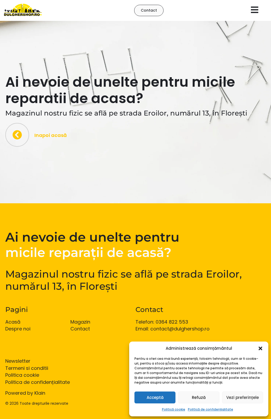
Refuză (199, 397)
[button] (260, 348)
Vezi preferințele (242, 397)
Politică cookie (173, 409)
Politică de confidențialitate (210, 409)
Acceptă (155, 397)
